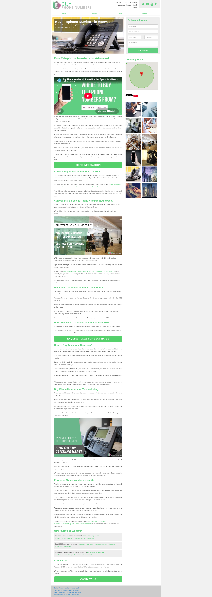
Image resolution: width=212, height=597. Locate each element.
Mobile (144, 13)
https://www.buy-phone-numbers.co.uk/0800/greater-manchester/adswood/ (89, 271)
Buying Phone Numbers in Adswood (66, 588)
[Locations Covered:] (53, 2)
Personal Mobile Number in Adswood (67, 594)
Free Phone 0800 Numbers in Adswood (67, 592)
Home (64, 13)
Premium (94, 13)
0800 (120, 13)
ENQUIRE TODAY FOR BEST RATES (88, 338)
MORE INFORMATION (88, 165)
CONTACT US (88, 579)
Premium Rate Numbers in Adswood (66, 590)
